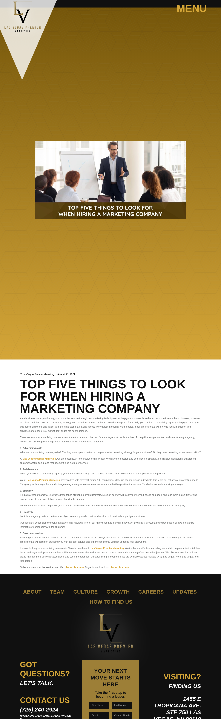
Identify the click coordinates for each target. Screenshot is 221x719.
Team (57, 592)
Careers (151, 592)
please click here (74, 567)
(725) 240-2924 (39, 709)
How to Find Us (111, 602)
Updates (184, 592)
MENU (192, 8)
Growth (118, 592)
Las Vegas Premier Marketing (39, 458)
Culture (85, 592)
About (32, 592)
